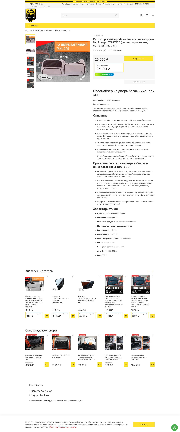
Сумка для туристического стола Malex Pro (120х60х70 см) (87, 299)
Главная (28, 30)
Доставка (90, 4)
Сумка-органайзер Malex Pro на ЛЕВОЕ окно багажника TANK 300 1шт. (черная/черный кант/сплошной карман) (114, 301)
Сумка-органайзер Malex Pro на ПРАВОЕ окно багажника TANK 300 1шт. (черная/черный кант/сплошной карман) (140, 301)
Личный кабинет (109, 4)
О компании (120, 4)
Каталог (82, 4)
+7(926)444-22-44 (36, 4)
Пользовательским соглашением (63, 427)
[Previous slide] (40, 61)
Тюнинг (49, 30)
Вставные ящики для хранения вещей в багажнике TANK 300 (86, 357)
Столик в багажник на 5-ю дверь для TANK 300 (33, 357)
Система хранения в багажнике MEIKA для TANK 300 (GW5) (113, 357)
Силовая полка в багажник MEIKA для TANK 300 (139, 357)
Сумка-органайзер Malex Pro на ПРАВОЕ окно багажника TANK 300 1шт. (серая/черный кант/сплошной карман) (34, 301)
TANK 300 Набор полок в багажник (61, 356)
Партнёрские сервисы (70, 4)
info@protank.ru (39, 395)
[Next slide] (85, 61)
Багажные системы (62, 30)
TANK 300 (39, 30)
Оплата (98, 4)
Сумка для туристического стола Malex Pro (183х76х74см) (60, 299)
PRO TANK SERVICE (142, 4)
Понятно (144, 424)
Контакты (130, 4)
